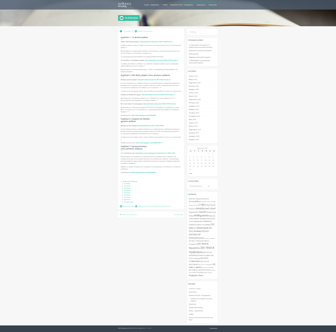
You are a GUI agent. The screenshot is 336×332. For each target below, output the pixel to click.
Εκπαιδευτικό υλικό (147, 206)
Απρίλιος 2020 (193, 93)
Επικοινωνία (213, 5)
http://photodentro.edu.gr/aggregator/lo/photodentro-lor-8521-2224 (153, 153)
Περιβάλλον (198, 225)
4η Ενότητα (127, 190)
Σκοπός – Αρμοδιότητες (151, 5)
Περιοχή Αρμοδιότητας (196, 307)
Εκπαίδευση (192, 209)
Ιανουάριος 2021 (194, 86)
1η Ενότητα (127, 183)
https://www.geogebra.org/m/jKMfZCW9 (148, 143)
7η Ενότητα (127, 197)
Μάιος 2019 (192, 119)
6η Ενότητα (127, 195)
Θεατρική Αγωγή (211, 212)
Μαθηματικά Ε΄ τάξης (128, 206)
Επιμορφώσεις (194, 212)
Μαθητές (197, 219)
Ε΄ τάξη (139, 206)
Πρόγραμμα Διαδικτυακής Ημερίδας (200, 57)
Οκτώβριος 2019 (194, 113)
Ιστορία (191, 216)
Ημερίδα (202, 211)
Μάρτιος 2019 (193, 126)
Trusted (140, 328)
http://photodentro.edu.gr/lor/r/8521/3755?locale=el (159, 104)
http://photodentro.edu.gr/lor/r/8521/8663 (151, 125)
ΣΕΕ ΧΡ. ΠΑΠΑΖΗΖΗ (198, 272)
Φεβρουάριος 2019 (195, 129)
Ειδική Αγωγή (210, 205)
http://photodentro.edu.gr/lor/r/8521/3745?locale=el (158, 94)
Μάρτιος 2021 (193, 79)
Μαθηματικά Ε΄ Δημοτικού (130, 181)
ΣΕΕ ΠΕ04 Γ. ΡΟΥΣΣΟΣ (195, 241)
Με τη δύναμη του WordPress (126, 328)
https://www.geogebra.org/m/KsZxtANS (143, 115)
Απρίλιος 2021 (193, 76)
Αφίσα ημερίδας (194, 54)
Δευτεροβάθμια (195, 201)
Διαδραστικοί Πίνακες (205, 201)
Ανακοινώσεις (201, 5)
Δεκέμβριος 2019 (194, 106)
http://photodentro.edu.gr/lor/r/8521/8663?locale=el (154, 80)
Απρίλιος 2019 (193, 123)
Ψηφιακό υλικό (165, 206)
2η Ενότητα (127, 186)
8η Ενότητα (127, 199)
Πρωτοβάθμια (206, 225)
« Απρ (190, 173)
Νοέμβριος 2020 (194, 89)
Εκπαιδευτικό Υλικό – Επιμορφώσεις (181, 5)
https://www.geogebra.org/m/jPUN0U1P (143, 172)
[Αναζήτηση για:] (197, 32)
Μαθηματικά (157, 206)
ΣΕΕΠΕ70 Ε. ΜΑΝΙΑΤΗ (205, 255)
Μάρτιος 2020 (193, 96)
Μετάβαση (203, 219)
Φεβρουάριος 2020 (195, 99)
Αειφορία (198, 199)
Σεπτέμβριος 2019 (194, 116)
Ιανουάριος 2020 (194, 103)
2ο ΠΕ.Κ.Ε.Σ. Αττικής (125, 4)
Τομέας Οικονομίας (208, 272)
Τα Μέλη (165, 5)
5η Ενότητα (127, 193)
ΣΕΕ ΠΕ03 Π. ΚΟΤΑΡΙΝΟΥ (209, 238)
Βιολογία (203, 199)
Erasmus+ (192, 199)
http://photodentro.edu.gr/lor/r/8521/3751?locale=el (161, 60)
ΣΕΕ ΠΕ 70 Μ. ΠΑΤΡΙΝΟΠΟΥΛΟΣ (205, 264)
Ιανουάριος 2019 (194, 133)
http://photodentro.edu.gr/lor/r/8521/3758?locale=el (156, 42)
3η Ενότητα (127, 188)
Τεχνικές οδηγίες (129, 202)
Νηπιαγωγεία (198, 221)
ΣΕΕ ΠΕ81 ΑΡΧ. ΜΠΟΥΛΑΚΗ (207, 267)
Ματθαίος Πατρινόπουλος (144, 31)
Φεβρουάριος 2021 (195, 83)
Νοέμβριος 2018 (194, 139)
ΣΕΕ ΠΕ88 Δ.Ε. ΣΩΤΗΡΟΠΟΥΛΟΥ (199, 270)
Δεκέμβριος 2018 (194, 136)
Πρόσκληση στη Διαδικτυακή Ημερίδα (200, 50)
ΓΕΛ (208, 199)
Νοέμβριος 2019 (194, 109)
